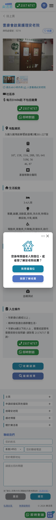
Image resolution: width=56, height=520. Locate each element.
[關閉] (47, 236)
